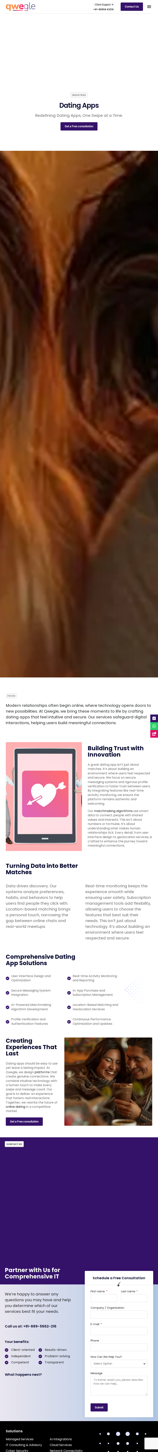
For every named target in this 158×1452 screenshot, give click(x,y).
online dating (15, 1106)
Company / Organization (107, 1308)
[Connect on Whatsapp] (154, 726)
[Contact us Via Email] (154, 734)
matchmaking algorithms (113, 811)
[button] (149, 6)
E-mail (95, 1324)
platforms (42, 1072)
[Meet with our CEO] (154, 718)
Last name (128, 1291)
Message (97, 1373)
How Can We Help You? (106, 1357)
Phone (95, 1341)
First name (98, 1291)
